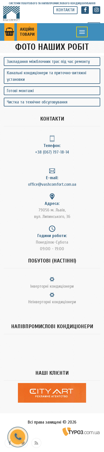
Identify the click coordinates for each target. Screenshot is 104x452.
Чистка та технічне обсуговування (37, 102)
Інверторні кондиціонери (52, 286)
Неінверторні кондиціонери (52, 302)
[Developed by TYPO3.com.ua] (81, 431)
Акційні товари (27, 32)
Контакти (65, 10)
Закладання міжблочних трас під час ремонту (48, 61)
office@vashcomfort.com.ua (52, 184)
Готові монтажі (20, 90)
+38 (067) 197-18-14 (52, 152)
